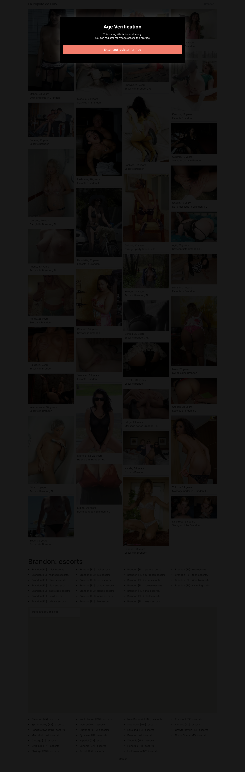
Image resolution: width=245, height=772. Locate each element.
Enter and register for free (122, 49)
